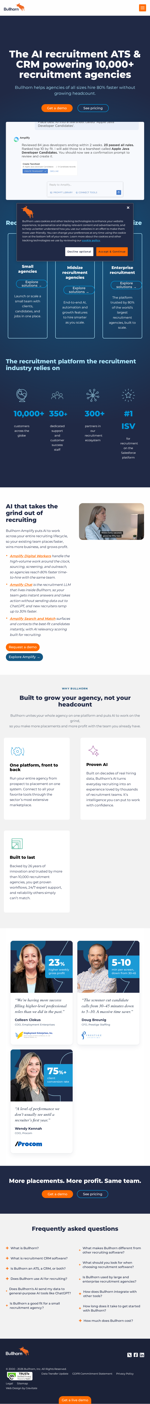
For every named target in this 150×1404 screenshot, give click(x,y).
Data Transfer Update (54, 1373)
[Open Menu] (142, 7)
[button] (38, 1248)
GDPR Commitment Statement (92, 1373)
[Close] (128, 207)
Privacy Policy (125, 1373)
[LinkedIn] (142, 1355)
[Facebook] (136, 1355)
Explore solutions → (32, 284)
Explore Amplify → (24, 657)
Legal (9, 1383)
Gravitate (31, 1388)
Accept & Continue (112, 251)
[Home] (14, 10)
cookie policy (91, 240)
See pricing (93, 108)
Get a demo (57, 108)
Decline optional (79, 251)
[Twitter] (129, 1355)
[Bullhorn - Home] (17, 1352)
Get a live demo (75, 1400)
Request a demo (23, 647)
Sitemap (22, 1383)
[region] (75, 232)
